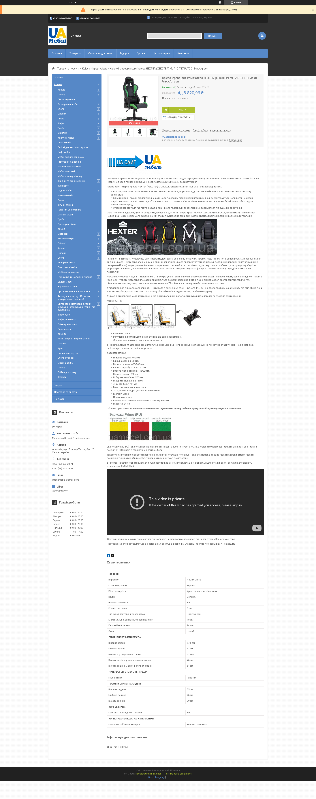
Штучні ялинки (66, 205)
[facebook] (108, 556)
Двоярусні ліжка (67, 224)
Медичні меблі (66, 195)
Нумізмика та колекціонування (75, 277)
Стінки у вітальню (68, 324)
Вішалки (62, 132)
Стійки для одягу (67, 372)
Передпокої (64, 329)
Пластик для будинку (69, 209)
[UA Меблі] (57, 35)
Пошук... (212, 36)
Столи (61, 109)
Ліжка (61, 118)
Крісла (86, 68)
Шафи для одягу (67, 319)
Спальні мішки (66, 214)
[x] (112, 556)
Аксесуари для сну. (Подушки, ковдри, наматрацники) (74, 297)
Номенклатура (66, 238)
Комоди (62, 333)
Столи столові (66, 357)
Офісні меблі (65, 142)
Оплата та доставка (100, 53)
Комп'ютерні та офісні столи (74, 338)
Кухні (60, 348)
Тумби (61, 128)
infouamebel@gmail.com (65, 479)
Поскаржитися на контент (149, 773)
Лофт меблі (64, 152)
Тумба (61, 219)
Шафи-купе (64, 314)
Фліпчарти (63, 185)
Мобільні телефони (68, 272)
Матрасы (63, 233)
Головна (57, 53)
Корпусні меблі (66, 137)
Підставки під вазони (70, 161)
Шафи (61, 123)
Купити (182, 109)
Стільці (61, 94)
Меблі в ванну (65, 362)
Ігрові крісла (100, 68)
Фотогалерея (162, 53)
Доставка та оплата (65, 392)
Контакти (183, 53)
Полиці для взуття (68, 353)
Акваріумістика (66, 262)
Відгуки (124, 53)
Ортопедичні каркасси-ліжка (74, 291)
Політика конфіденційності (178, 773)
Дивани (62, 113)
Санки (61, 200)
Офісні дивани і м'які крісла (73, 147)
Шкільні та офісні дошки (71, 181)
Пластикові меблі (67, 267)
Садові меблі (65, 190)
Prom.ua (175, 770)
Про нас (141, 53)
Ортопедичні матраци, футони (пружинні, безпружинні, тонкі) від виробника (76, 306)
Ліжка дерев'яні (66, 99)
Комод (61, 229)
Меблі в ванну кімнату (70, 176)
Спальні (62, 343)
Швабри (62, 377)
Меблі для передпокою (71, 157)
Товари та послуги (68, 68)
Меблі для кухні (66, 171)
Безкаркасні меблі (68, 104)
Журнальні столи (67, 286)
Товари (73, 53)
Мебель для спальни (69, 166)
